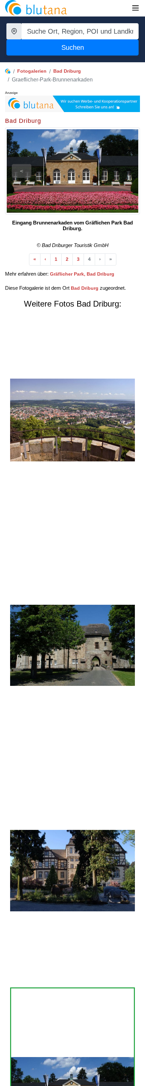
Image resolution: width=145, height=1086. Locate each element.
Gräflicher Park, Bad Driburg (82, 274)
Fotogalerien (32, 71)
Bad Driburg (67, 71)
